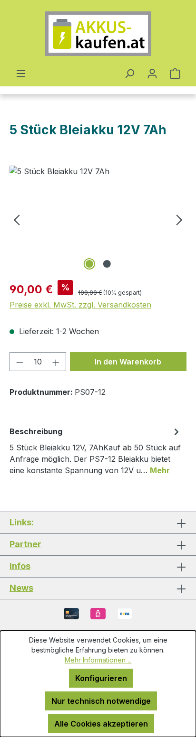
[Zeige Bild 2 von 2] (106, 264)
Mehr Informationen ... (98, 660)
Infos (20, 566)
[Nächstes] (179, 219)
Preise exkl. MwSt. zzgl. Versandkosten (80, 304)
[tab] (96, 450)
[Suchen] (129, 73)
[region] (98, 219)
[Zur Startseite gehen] (98, 33)
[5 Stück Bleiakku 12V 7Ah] (98, 219)
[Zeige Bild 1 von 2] (89, 264)
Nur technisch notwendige (101, 701)
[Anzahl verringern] (19, 361)
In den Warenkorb (128, 361)
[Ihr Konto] (152, 73)
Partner (25, 544)
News (21, 588)
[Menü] (21, 73)
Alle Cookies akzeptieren (101, 723)
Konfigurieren (101, 678)
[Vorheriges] (17, 219)
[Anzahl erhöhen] (56, 361)
